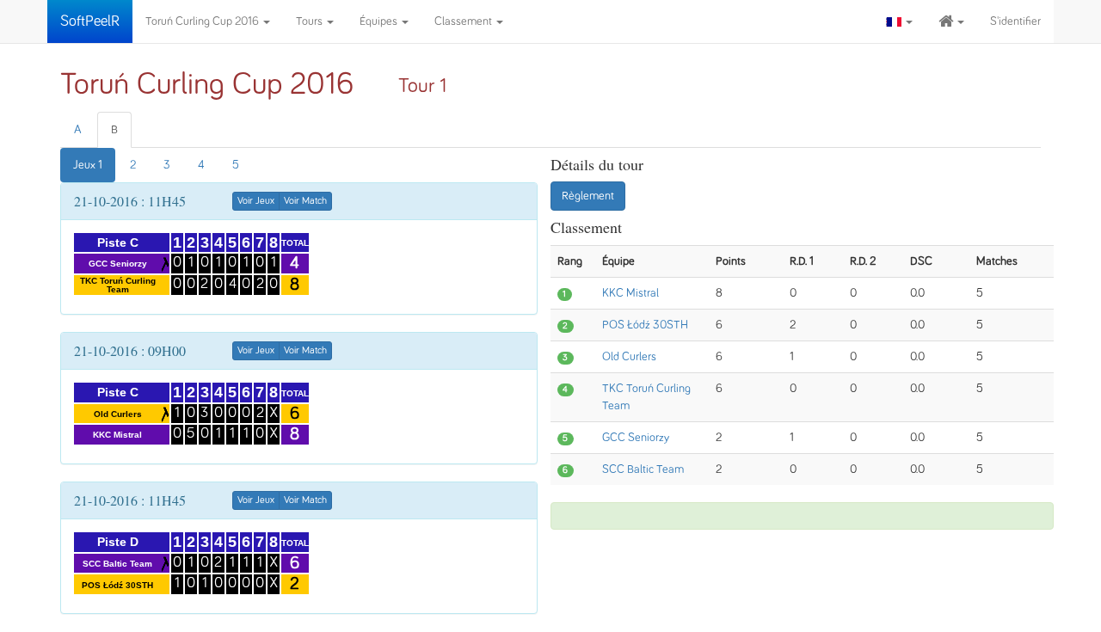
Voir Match (305, 201)
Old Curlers (629, 357)
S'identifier (1015, 21)
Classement (464, 21)
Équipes (380, 21)
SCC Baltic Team (643, 469)
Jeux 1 (87, 165)
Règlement (588, 196)
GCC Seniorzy (635, 438)
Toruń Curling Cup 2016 (203, 21)
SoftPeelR (90, 21)
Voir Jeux (255, 201)
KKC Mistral (630, 293)
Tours (310, 21)
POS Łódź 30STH (645, 325)
